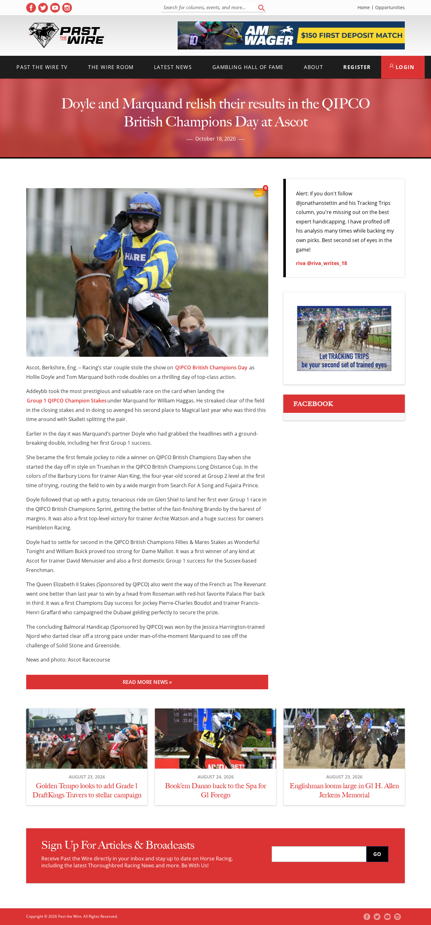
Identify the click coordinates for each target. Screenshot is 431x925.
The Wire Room (111, 67)
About (313, 67)
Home (363, 7)
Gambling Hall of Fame (248, 67)
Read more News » (147, 682)
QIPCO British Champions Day (211, 367)
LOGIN (404, 67)
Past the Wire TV (42, 67)
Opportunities (390, 7)
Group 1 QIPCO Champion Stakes (67, 400)
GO (377, 854)
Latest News (173, 67)
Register (357, 67)
